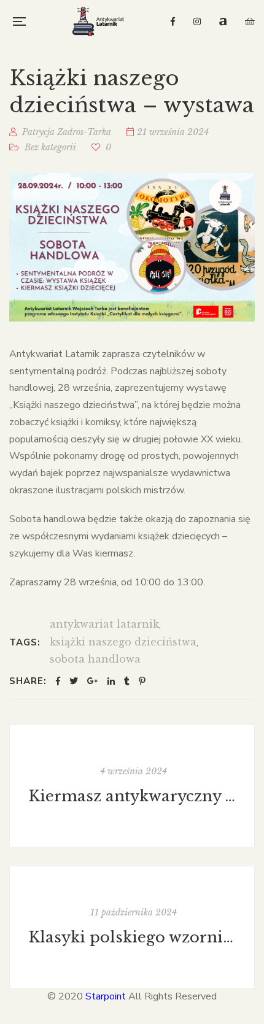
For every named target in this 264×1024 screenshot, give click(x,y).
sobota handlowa (95, 659)
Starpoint (105, 996)
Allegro (223, 21)
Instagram (197, 21)
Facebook (173, 21)
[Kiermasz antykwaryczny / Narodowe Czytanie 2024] (132, 786)
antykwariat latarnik (104, 624)
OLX (250, 21)
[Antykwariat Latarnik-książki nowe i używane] (98, 21)
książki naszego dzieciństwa (123, 642)
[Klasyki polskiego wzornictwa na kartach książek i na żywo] (132, 927)
